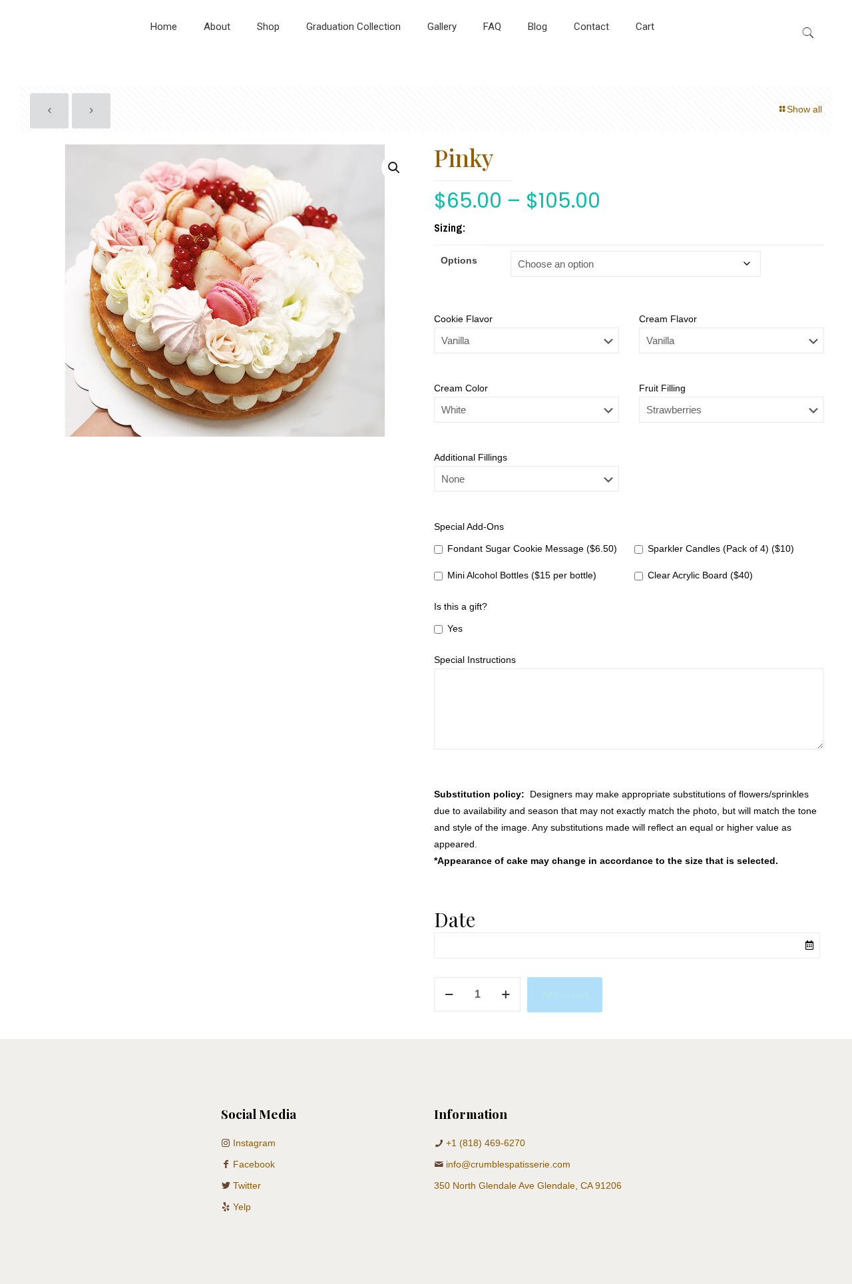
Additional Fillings (470, 457)
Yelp (242, 1206)
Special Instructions (475, 659)
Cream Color (461, 388)
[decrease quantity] (449, 994)
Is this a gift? (460, 606)
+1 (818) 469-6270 (485, 1143)
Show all (804, 109)
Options (459, 260)
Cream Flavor (668, 319)
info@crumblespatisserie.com (508, 1164)
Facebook (254, 1164)
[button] (394, 167)
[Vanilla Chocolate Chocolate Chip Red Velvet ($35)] (526, 347)
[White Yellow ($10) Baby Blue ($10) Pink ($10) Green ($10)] (526, 416)
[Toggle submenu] (268, 60)
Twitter (247, 1185)
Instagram (254, 1143)
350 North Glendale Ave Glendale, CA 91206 (528, 1185)
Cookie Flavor (463, 319)
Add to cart (565, 994)
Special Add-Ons (469, 526)
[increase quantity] (505, 994)
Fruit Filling (662, 388)
